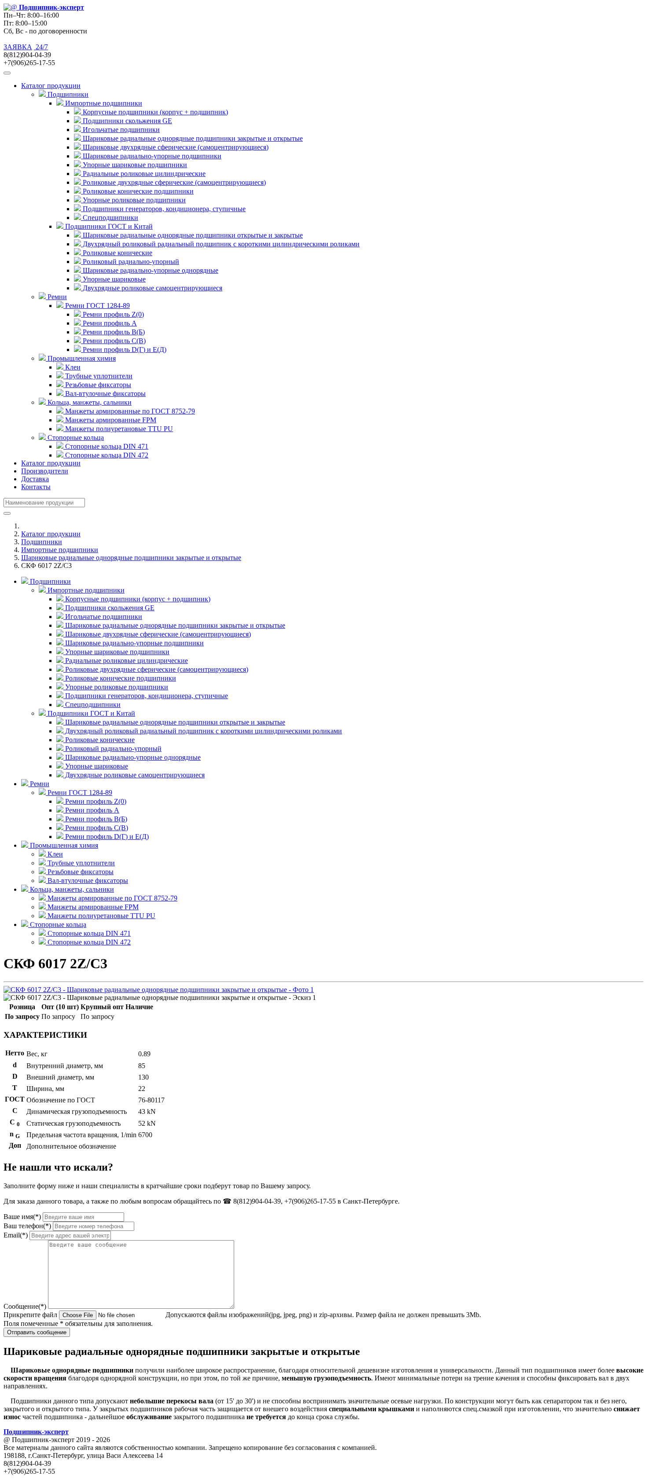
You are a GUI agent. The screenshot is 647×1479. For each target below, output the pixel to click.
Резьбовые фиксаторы (97, 384)
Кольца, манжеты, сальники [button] (89, 402)
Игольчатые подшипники (120, 129)
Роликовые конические (116, 252)
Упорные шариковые (113, 279)
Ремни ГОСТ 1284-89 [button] (96, 305)
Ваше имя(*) (22, 1216)
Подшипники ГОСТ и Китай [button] (108, 226)
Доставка (35, 479)
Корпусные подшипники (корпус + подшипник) (154, 112)
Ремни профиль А (109, 323)
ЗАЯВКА (18, 47)
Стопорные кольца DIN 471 (105, 446)
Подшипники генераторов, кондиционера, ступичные (163, 208)
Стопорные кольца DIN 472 (105, 455)
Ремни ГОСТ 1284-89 (79, 792)
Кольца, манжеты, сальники (71, 889)
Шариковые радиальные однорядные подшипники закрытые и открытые (192, 138)
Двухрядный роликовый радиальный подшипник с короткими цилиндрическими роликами (220, 244)
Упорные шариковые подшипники (134, 164)
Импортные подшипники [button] (102, 103)
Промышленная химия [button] (81, 358)
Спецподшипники (109, 217)
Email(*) (16, 1235)
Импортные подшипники (59, 549)
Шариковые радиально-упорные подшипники (151, 156)
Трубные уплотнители (97, 376)
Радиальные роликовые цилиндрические (143, 173)
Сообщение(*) (25, 1306)
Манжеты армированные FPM (109, 420)
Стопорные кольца (57, 924)
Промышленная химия (63, 845)
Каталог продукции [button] (51, 85)
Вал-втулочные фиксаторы (104, 393)
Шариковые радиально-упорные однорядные (149, 270)
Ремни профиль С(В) (113, 340)
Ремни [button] (56, 296)
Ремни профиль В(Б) (113, 332)
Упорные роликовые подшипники (133, 200)
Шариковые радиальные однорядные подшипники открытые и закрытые (192, 235)
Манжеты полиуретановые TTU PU (118, 428)
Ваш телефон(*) (27, 1226)
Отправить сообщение (36, 1332)
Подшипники (41, 541)
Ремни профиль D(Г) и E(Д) (123, 349)
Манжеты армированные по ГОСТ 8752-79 (129, 411)
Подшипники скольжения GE (126, 120)
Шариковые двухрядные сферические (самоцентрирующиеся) (174, 147)
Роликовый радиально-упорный (130, 261)
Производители (44, 471)
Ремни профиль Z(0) (112, 314)
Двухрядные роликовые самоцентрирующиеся (151, 288)
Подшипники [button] (67, 94)
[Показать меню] (7, 73)
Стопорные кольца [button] (75, 437)
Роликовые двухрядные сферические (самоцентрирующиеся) (173, 182)
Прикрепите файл (30, 1314)
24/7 (41, 47)
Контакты (36, 487)
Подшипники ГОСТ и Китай (90, 713)
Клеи (72, 367)
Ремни (38, 783)
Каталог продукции (51, 463)
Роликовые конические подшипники (137, 191)
